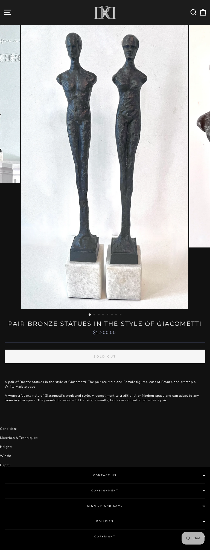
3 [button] (99, 315)
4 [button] (103, 315)
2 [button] (95, 315)
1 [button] (90, 314)
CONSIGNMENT (104, 490)
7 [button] (116, 315)
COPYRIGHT (104, 536)
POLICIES (104, 521)
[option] (105, 167)
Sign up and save (105, 506)
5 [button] (108, 315)
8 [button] (121, 315)
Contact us (105, 475)
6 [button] (112, 315)
